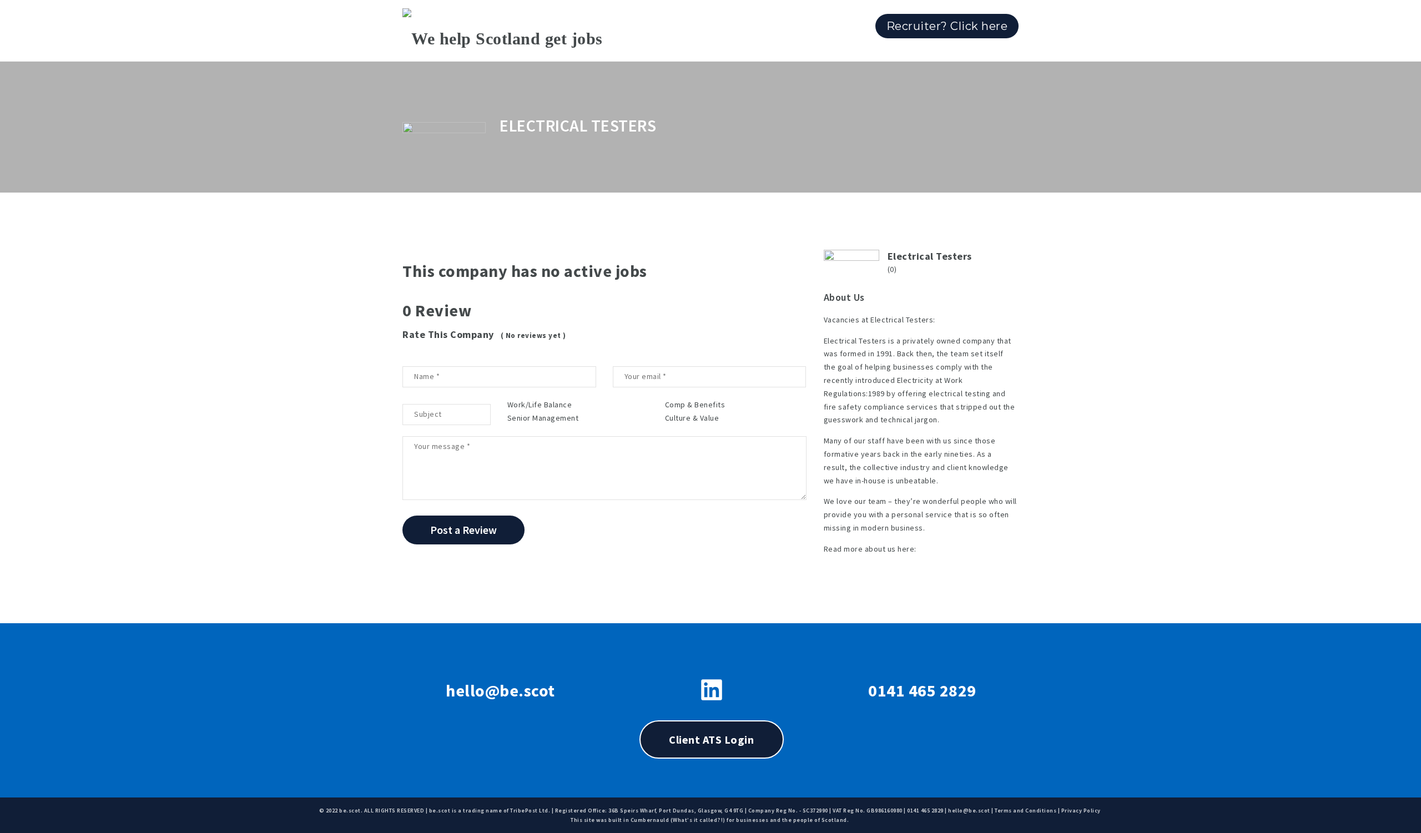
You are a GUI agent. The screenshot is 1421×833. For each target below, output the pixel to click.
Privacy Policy (1081, 810)
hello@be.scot (500, 690)
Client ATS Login (711, 739)
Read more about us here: (870, 549)
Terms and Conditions (1025, 810)
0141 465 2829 (922, 690)
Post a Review (463, 530)
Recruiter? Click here (947, 26)
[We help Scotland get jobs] (502, 30)
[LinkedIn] (711, 690)
